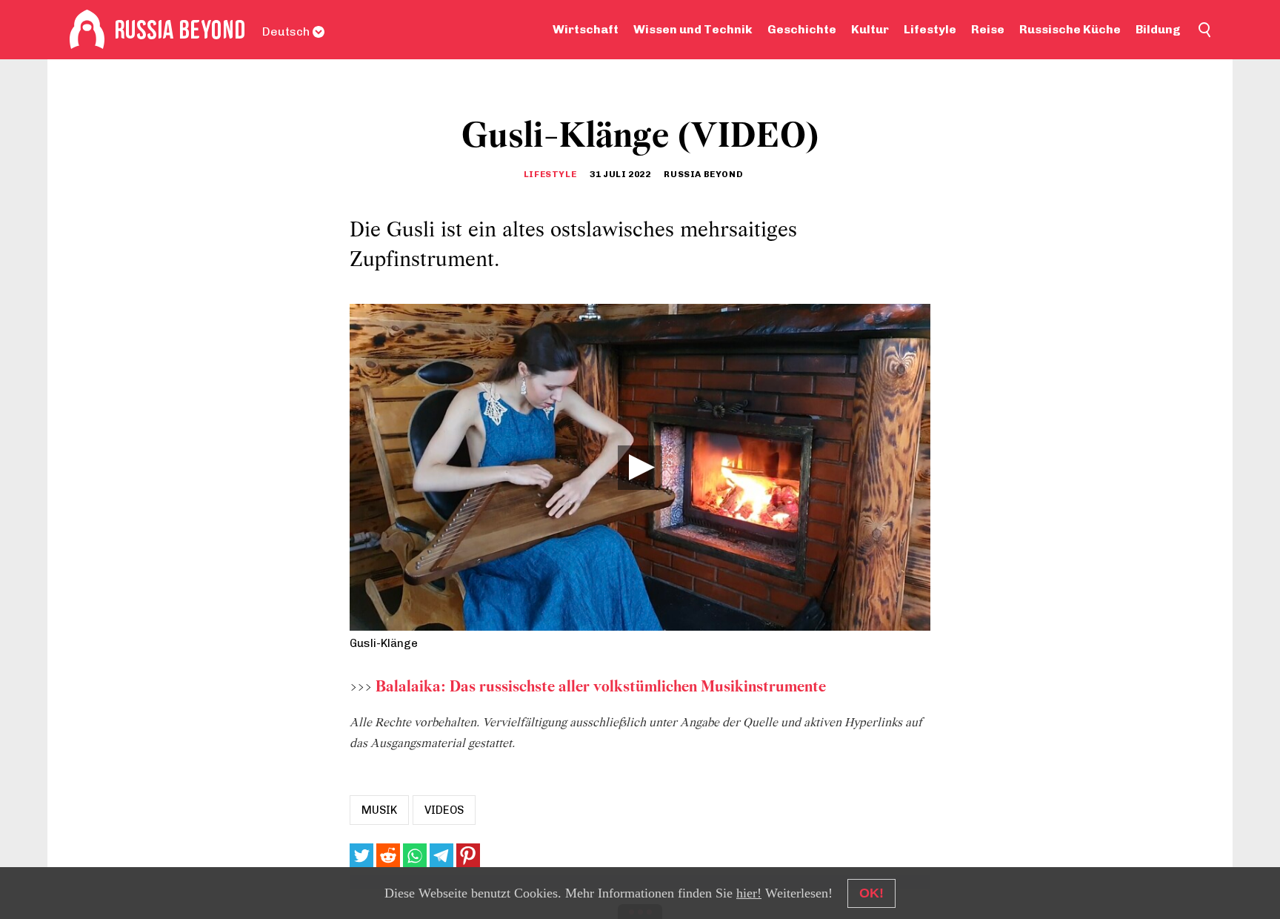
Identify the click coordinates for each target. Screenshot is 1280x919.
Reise (987, 29)
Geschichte (801, 29)
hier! (748, 893)
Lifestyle (930, 29)
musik (379, 810)
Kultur (870, 29)
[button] (640, 467)
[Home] (87, 30)
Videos (444, 810)
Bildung (1158, 29)
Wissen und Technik (693, 29)
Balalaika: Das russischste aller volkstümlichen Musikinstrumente (601, 687)
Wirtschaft (586, 29)
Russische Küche (1070, 29)
